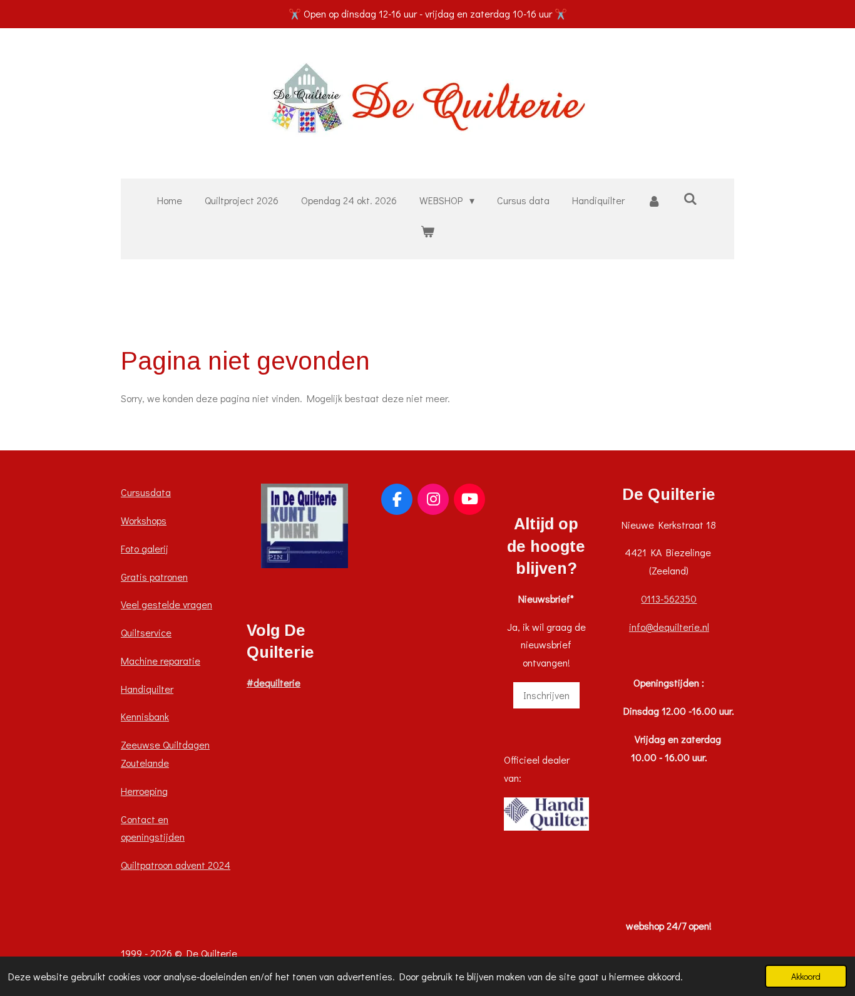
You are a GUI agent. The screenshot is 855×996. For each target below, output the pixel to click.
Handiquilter (147, 688)
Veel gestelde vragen (166, 604)
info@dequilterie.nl (669, 626)
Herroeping (144, 790)
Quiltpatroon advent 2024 (175, 864)
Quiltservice (146, 632)
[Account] (654, 201)
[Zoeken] (690, 198)
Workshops (143, 520)
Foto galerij (144, 548)
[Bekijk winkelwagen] (427, 231)
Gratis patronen (154, 576)
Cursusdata (146, 492)
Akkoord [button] (806, 976)
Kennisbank (145, 716)
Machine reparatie (160, 660)
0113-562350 (669, 598)
